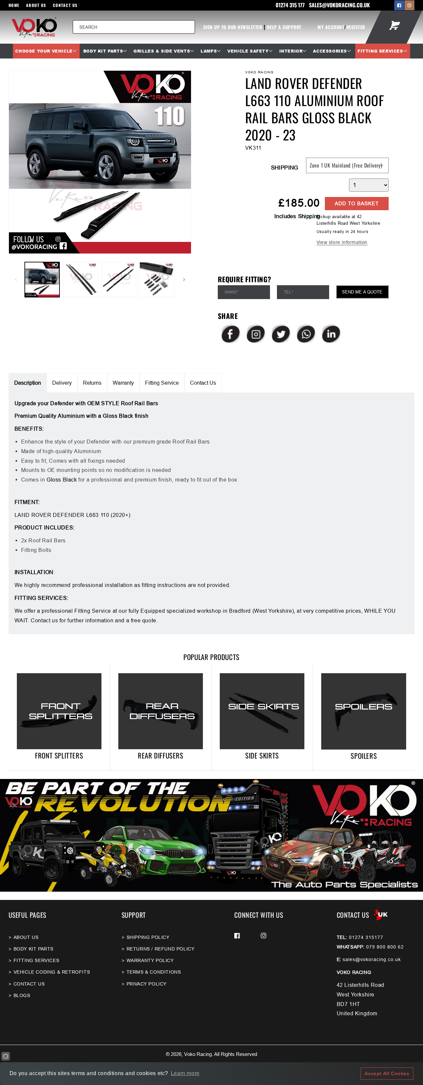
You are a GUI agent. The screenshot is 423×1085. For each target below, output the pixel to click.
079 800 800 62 (385, 946)
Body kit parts (34, 948)
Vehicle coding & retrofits (52, 972)
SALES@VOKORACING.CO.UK (339, 5)
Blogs (22, 995)
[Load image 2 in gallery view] (80, 279)
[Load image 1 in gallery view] (42, 279)
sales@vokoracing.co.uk (372, 959)
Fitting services (36, 960)
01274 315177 (366, 937)
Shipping (284, 168)
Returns (92, 383)
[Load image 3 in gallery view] (118, 279)
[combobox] (134, 27)
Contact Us (65, 5)
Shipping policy (148, 937)
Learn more (185, 1073)
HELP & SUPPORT (284, 26)
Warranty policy (150, 960)
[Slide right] (184, 279)
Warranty (123, 383)
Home (14, 5)
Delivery (62, 383)
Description (27, 383)
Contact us (29, 984)
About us (36, 5)
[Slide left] (16, 279)
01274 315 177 (291, 5)
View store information (342, 242)
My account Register (341, 26)
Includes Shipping (297, 216)
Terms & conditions (154, 972)
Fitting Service (162, 383)
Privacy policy (147, 984)
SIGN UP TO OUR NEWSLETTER (232, 26)
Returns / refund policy (161, 948)
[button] (46, 51)
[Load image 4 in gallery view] (156, 279)
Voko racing (198, 1054)
